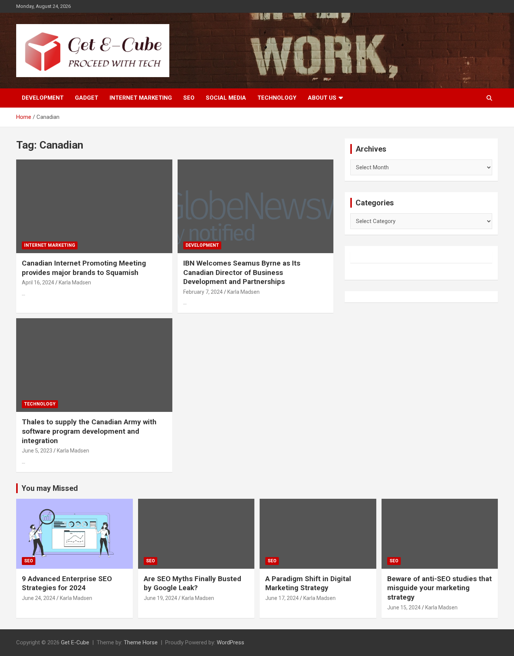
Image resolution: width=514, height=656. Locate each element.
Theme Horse (141, 642)
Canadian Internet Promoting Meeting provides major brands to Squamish (84, 268)
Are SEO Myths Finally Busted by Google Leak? (192, 583)
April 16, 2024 (38, 282)
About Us (322, 97)
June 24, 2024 (38, 598)
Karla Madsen (75, 282)
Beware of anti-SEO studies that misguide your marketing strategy (439, 587)
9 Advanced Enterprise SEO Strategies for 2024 (67, 583)
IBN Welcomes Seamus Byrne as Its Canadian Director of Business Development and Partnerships (241, 272)
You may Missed (49, 488)
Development (43, 97)
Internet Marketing (140, 97)
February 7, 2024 (203, 292)
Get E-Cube (75, 642)
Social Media (226, 97)
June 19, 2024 (160, 598)
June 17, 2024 (282, 598)
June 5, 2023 (37, 451)
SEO (189, 97)
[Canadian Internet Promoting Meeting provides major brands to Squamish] (94, 206)
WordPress (230, 642)
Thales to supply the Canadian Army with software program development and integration (89, 431)
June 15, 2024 (404, 607)
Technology (277, 97)
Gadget (86, 97)
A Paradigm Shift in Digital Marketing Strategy (308, 583)
